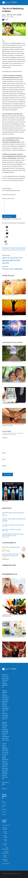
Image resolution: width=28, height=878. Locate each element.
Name (4, 453)
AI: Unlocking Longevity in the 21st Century (13, 525)
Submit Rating (7, 216)
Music (14, 249)
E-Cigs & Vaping (5, 836)
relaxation (21, 249)
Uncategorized (5, 863)
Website (4, 466)
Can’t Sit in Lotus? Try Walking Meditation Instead (12, 260)
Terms (3, 811)
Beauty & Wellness (5, 828)
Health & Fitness (5, 844)
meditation (6, 249)
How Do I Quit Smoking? (12, 269)
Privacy (4, 814)
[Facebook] (8, 788)
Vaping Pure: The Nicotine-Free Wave (11, 529)
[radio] (15, 202)
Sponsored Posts (4, 860)
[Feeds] (9, 788)
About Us (4, 809)
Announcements (6, 825)
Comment (5, 437)
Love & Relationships (5, 848)
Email (4, 459)
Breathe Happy (5, 832)
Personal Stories (5, 856)
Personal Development (5, 852)
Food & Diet (5, 840)
